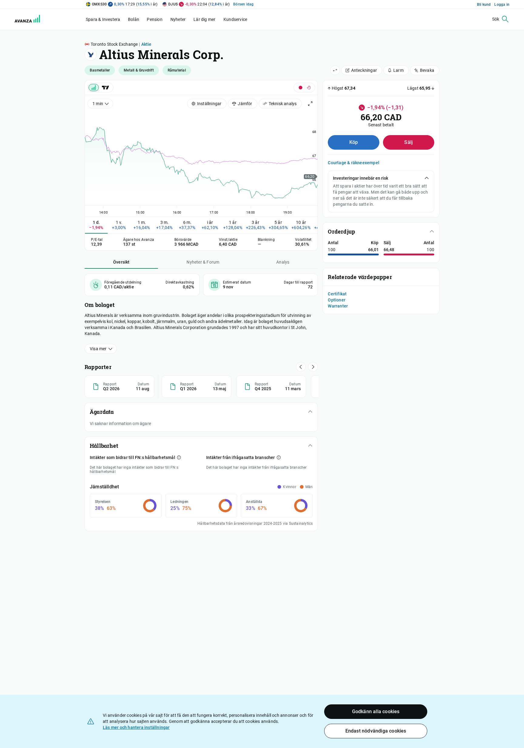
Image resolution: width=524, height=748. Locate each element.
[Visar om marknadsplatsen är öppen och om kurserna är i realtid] (304, 87)
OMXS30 (99, 4)
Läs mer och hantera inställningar (136, 727)
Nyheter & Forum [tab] (202, 262)
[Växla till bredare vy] (335, 70)
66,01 (373, 249)
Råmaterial (177, 70)
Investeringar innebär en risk (360, 178)
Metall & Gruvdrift (139, 70)
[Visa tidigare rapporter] (313, 367)
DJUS (173, 4)
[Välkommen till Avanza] (23, 19)
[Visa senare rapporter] (301, 367)
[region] (201, 162)
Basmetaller (100, 70)
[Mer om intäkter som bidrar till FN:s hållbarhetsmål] (178, 457)
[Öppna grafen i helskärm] (310, 103)
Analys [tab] (282, 262)
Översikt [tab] (121, 262)
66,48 (389, 249)
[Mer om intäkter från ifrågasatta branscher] (278, 457)
